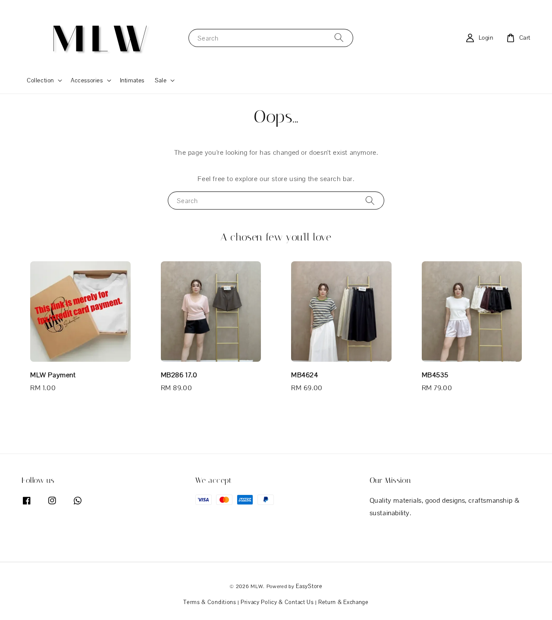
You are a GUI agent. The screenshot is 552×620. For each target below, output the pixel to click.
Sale (160, 80)
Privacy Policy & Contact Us (277, 602)
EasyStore (309, 586)
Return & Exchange (343, 602)
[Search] (339, 37)
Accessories (87, 80)
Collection (40, 80)
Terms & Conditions (209, 602)
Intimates (132, 80)
